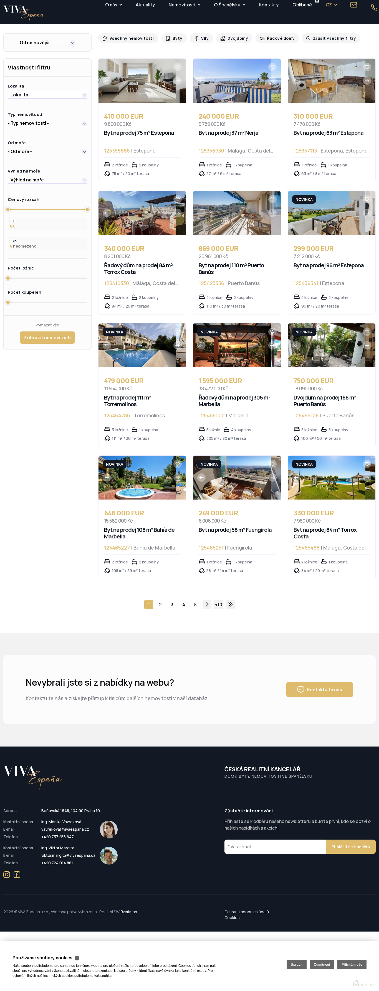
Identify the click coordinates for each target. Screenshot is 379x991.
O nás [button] (111, 5)
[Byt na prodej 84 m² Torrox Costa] (326, 478)
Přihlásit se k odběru (351, 846)
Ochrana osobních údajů (246, 911)
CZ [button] (329, 5)
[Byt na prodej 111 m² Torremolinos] (137, 345)
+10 (218, 604)
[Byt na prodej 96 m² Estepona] (326, 213)
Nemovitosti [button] (182, 5)
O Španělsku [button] (227, 5)
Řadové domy (275, 38)
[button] (47, 42)
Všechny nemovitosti (130, 38)
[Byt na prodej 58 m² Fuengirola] (232, 478)
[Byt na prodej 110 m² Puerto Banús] (232, 213)
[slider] (8, 209)
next (207, 604)
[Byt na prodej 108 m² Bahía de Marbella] (137, 478)
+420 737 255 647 (57, 836)
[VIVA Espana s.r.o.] (24, 14)
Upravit (296, 965)
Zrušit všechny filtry (327, 38)
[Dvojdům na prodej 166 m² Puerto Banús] (326, 345)
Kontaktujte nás (324, 690)
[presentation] (107, 80)
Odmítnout (322, 965)
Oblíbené (302, 4)
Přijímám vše (352, 965)
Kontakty (269, 5)
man (128, 911)
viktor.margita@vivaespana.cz (68, 855)
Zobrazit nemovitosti (47, 338)
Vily (201, 38)
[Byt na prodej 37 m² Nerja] (232, 81)
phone (374, 7)
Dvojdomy (233, 38)
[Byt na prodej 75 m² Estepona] (137, 81)
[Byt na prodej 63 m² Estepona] (326, 81)
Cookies (232, 917)
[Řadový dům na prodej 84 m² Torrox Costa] (137, 213)
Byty (174, 38)
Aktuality (145, 5)
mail (353, 5)
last (230, 604)
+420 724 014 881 (57, 862)
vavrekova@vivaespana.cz (65, 829)
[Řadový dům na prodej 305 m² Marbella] (232, 345)
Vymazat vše (47, 325)
